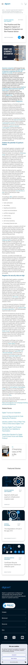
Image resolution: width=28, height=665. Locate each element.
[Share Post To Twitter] (22, 37)
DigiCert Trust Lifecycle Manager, (12, 351)
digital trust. (9, 95)
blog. (10, 395)
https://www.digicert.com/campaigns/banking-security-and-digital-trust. (15, 403)
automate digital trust (15, 356)
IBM (11, 197)
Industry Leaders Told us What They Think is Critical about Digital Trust (13, 422)
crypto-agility (11, 343)
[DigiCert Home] (7, 4)
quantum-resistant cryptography (10, 126)
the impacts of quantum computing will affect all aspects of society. (13, 71)
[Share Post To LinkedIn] (19, 37)
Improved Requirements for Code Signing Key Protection (12, 417)
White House (5, 331)
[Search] (22, 4)
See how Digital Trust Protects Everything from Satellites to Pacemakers (11, 429)
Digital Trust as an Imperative (11, 413)
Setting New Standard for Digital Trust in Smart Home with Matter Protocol (12, 436)
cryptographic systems (8, 123)
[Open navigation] (2, 4)
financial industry (18, 120)
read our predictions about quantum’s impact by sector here (14, 88)
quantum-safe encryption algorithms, (14, 308)
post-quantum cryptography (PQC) (13, 388)
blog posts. (20, 101)
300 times (15, 297)
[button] (9, 605)
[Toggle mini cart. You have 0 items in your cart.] (25, 4)
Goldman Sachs (6, 240)
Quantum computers (8, 68)
